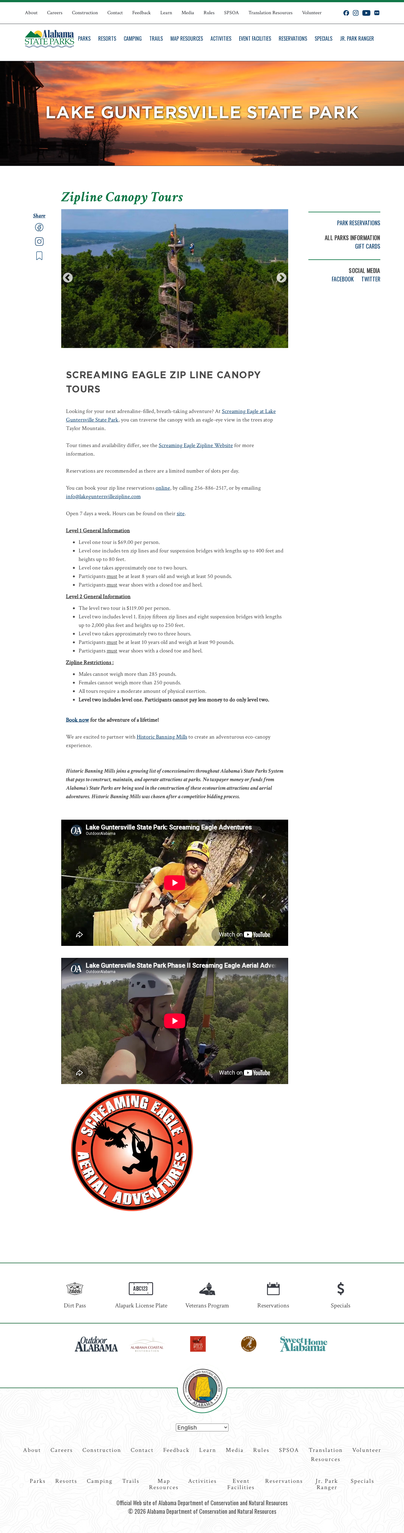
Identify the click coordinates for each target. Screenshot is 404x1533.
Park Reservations (358, 223)
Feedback (141, 12)
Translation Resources (270, 12)
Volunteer (312, 12)
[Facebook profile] (346, 13)
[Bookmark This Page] (39, 258)
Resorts (107, 38)
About (31, 12)
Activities (221, 38)
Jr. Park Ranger (357, 38)
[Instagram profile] (356, 13)
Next (281, 278)
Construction (85, 12)
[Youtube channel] (366, 13)
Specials (323, 38)
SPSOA (231, 12)
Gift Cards (367, 246)
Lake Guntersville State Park (202, 113)
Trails (156, 38)
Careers (54, 12)
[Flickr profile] (376, 13)
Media (187, 12)
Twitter (370, 279)
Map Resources (186, 38)
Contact (115, 12)
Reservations (293, 38)
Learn (166, 12)
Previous (67, 278)
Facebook (343, 279)
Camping (133, 38)
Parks (84, 38)
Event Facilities (255, 38)
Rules (209, 12)
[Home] (49, 39)
